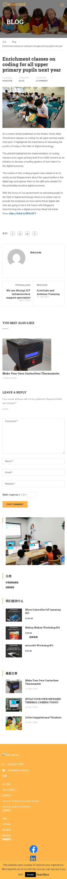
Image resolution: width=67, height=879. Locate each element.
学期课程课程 (12, 582)
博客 (4, 818)
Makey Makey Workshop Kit (42, 627)
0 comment (42, 81)
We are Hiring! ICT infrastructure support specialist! (18, 294)
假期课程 (10, 587)
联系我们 (6, 795)
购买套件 (6, 830)
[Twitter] (27, 233)
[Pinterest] (34, 233)
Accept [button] (30, 874)
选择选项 (33, 637)
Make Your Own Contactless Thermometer (31, 373)
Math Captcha (10, 494)
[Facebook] (12, 233)
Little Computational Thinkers (43, 717)
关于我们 (6, 784)
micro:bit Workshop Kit (39, 645)
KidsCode (7, 81)
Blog (21, 81)
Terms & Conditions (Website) (16, 806)
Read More (42, 874)
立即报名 (6, 824)
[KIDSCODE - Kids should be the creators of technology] (14, 5)
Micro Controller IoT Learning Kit (43, 611)
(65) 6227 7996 (16, 764)
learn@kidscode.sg (18, 770)
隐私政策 (6, 835)
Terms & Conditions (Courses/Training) (20, 801)
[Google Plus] (20, 233)
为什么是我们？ (9, 790)
